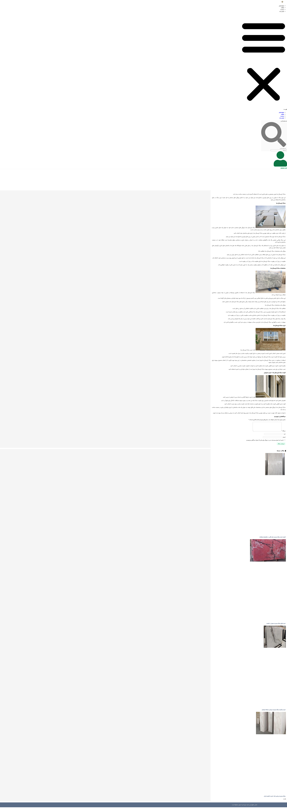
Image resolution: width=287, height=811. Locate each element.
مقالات (282, 8)
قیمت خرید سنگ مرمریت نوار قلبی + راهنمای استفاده (272, 537)
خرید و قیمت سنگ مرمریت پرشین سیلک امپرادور (274, 710)
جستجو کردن (284, 121)
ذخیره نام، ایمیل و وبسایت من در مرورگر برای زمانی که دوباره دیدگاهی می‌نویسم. (265, 440)
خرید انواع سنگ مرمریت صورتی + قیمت (276, 623)
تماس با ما (282, 11)
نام (285, 434)
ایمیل (284, 437)
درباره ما (282, 9)
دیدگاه (284, 431)
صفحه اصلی (281, 6)
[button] (263, 62)
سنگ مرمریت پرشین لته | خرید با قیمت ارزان (275, 796)
